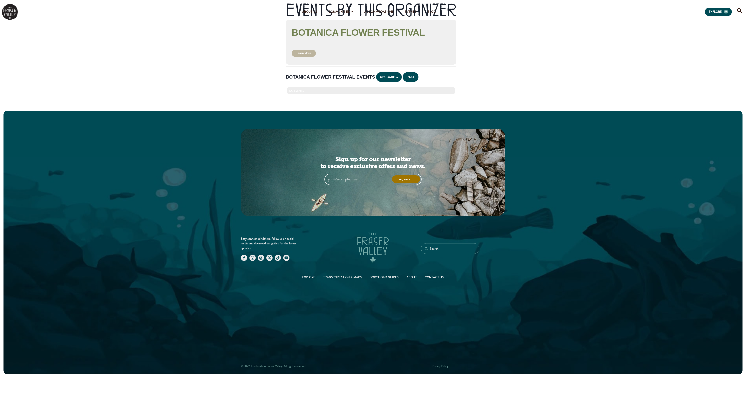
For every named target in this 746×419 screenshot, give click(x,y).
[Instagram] (252, 258)
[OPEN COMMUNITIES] (352, 12)
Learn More (303, 53)
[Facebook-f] (244, 258)
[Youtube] (286, 258)
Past (411, 76)
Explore (308, 277)
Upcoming (389, 76)
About (411, 277)
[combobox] (450, 248)
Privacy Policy (440, 366)
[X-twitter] (269, 258)
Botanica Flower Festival (358, 32)
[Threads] (261, 258)
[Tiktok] (278, 258)
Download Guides (384, 277)
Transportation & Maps (342, 277)
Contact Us (434, 277)
